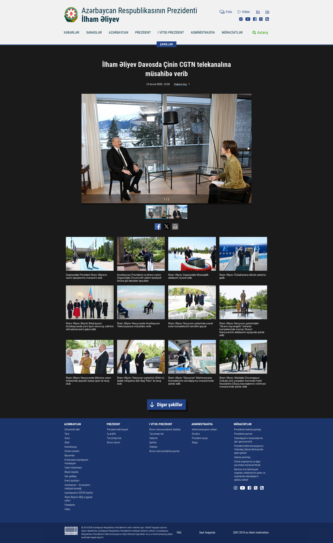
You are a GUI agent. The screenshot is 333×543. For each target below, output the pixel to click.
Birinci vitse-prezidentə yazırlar (164, 451)
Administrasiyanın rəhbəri (204, 429)
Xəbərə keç (180, 84)
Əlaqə (195, 442)
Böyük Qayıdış (71, 472)
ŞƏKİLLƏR (166, 44)
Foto (229, 12)
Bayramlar (70, 455)
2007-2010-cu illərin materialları (251, 532)
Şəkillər (153, 442)
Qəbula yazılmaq (242, 457)
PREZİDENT (143, 32)
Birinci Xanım (113, 442)
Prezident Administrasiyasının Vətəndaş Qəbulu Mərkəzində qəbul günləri (248, 449)
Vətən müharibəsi (73, 467)
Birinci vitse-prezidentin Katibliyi (165, 429)
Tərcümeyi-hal (114, 438)
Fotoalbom (70, 504)
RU (258, 12)
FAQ (179, 532)
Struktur (196, 433)
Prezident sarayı (200, 438)
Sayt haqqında (207, 532)
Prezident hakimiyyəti (117, 429)
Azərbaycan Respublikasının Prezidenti (139, 10)
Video (246, 12)
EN (267, 12)
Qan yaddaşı (71, 476)
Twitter (261, 19)
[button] (248, 148)
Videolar (153, 446)
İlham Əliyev (100, 19)
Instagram (241, 19)
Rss (267, 19)
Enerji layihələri (72, 480)
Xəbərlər (153, 438)
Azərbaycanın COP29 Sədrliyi (79, 492)
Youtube (247, 19)
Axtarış (262, 32)
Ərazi (67, 438)
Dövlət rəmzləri (72, 451)
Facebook (255, 19)
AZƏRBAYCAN (118, 32)
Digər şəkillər (169, 404)
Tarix (67, 433)
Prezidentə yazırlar (243, 433)
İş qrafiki (111, 433)
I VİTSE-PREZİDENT (171, 32)
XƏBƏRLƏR (71, 32)
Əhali (67, 442)
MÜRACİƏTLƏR (232, 32)
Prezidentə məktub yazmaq (247, 429)
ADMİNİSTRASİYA (203, 32)
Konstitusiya (71, 446)
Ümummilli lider (72, 429)
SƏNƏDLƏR (94, 32)
